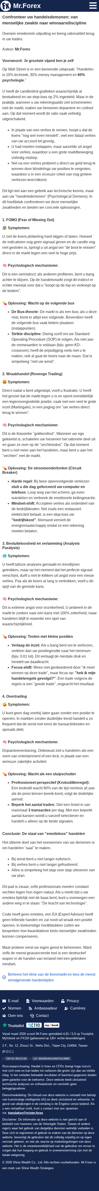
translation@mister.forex (25, 1113)
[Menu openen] (93, 5)
